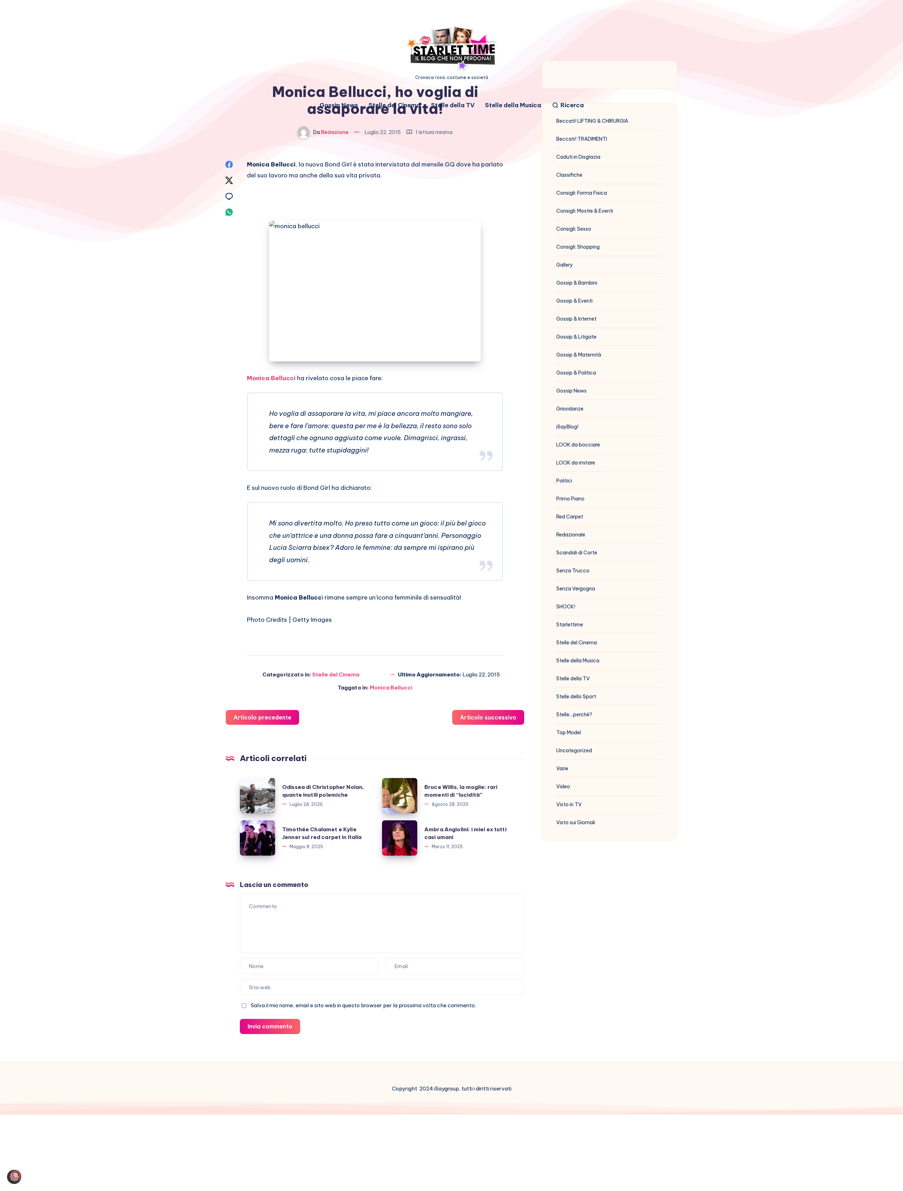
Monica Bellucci (271, 378)
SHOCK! (565, 606)
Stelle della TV (452, 105)
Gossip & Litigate (576, 337)
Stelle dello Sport (576, 696)
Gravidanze (569, 409)
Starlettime (569, 624)
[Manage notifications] (15, 1175)
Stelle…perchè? (574, 714)
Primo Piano (570, 499)
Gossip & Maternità (578, 355)
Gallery (564, 265)
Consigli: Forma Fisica (581, 193)
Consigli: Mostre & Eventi (584, 211)
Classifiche (569, 175)
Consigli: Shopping (578, 247)
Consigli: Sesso (573, 229)
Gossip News (339, 105)
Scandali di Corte (576, 552)
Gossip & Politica (576, 373)
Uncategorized (574, 750)
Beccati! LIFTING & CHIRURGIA (592, 121)
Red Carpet (569, 517)
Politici (564, 481)
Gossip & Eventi (574, 301)
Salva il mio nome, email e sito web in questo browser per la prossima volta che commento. (363, 1005)
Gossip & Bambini (576, 283)
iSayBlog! (567, 427)
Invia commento (270, 1026)
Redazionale (570, 534)
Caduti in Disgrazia (578, 157)
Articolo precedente (262, 717)
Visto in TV (569, 804)
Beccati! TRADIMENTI (581, 139)
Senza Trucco (572, 570)
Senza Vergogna (575, 588)
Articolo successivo (488, 717)
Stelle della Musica (513, 105)
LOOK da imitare (575, 463)
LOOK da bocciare (578, 445)
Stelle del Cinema (394, 105)
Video (563, 786)
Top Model (568, 732)
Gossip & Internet (576, 319)
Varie (562, 768)
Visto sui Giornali (575, 822)
